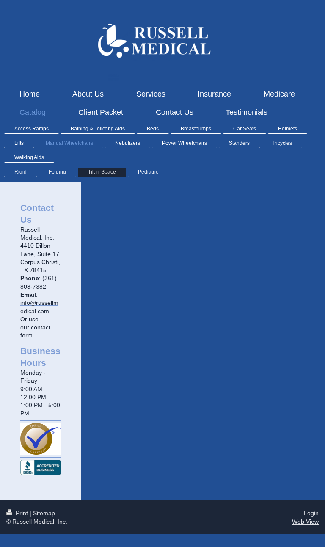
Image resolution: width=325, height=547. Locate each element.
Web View (305, 521)
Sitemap (44, 513)
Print (22, 513)
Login (311, 513)
